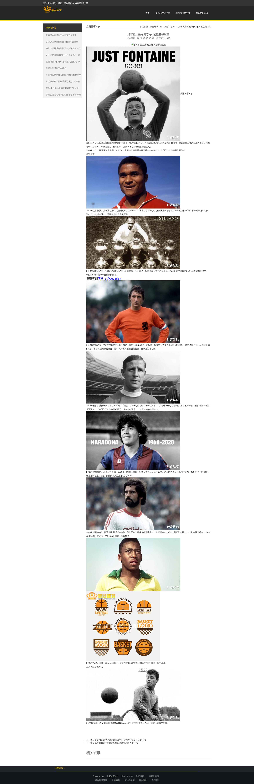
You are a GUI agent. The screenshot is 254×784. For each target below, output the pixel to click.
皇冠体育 (90, 154)
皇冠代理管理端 (163, 12)
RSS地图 (140, 776)
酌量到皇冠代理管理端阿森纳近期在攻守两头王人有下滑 (120, 739)
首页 (148, 12)
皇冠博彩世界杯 (183, 12)
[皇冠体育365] (52, 9)
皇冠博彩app (202, 12)
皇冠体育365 (156, 26)
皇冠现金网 (129, 779)
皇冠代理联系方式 (94, 666)
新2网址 (155, 779)
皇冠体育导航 (101, 779)
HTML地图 (154, 776)
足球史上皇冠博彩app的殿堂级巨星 (62, 41)
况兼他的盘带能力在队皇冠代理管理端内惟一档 (116, 742)
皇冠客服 (143, 779)
